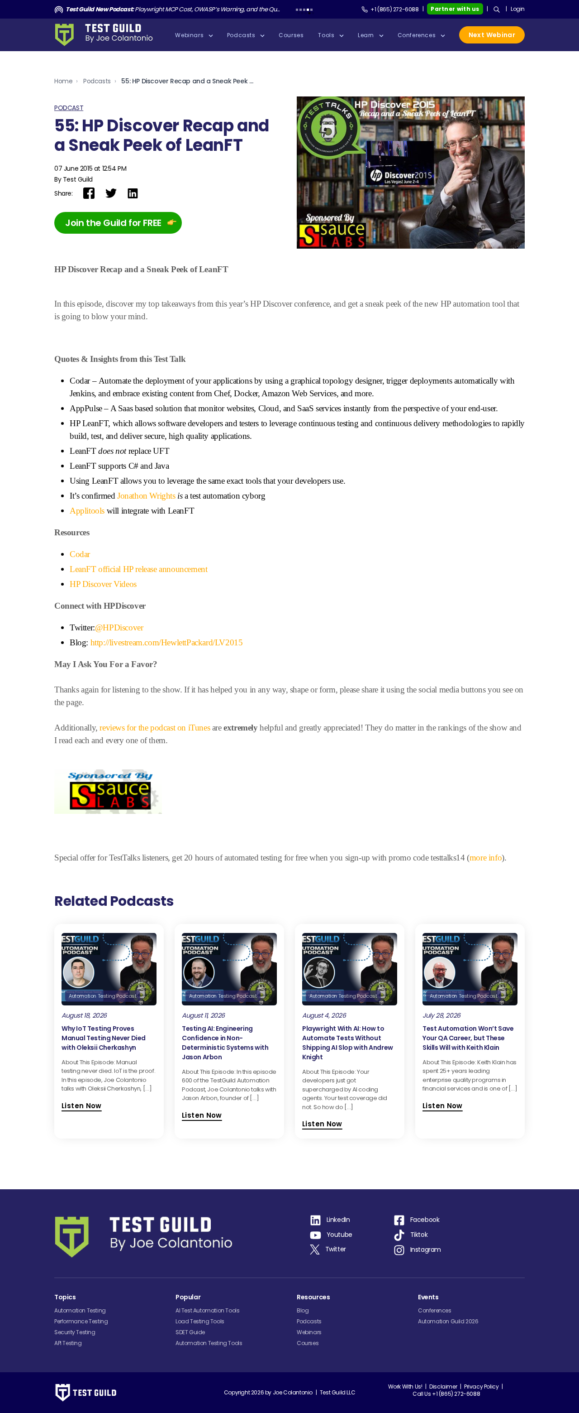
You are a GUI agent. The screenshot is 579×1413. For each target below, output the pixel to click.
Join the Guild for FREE (113, 222)
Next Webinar (492, 34)
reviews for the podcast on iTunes (156, 727)
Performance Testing (81, 1321)
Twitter (335, 1249)
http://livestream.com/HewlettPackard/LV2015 (166, 642)
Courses (307, 1343)
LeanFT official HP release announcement (138, 569)
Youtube (339, 1234)
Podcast (68, 107)
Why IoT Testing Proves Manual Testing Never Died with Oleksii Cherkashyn (104, 1038)
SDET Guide (190, 1332)
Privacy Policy (481, 1386)
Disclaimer (443, 1386)
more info (486, 857)
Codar (80, 554)
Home (63, 81)
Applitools (87, 510)
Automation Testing (80, 1310)
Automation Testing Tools (209, 1343)
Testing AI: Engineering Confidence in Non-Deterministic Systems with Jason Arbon (225, 1043)
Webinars (309, 1332)
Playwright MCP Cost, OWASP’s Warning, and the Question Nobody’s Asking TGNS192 (173, 9)
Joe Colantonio (293, 1392)
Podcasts (97, 81)
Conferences (434, 1310)
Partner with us (455, 9)
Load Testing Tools (200, 1321)
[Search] (496, 9)
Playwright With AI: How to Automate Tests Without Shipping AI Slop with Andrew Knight (347, 1043)
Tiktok (419, 1234)
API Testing (68, 1343)
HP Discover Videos (103, 584)
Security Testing (74, 1332)
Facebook (425, 1219)
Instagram (425, 1249)
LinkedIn (338, 1219)
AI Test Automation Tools (207, 1310)
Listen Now (82, 1105)
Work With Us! (405, 1386)
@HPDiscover (119, 627)
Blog (302, 1310)
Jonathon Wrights (146, 495)
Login (518, 9)
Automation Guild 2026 (448, 1321)
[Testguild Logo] (106, 35)
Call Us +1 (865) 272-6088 (446, 1394)
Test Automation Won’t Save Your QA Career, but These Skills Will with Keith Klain (468, 1038)
